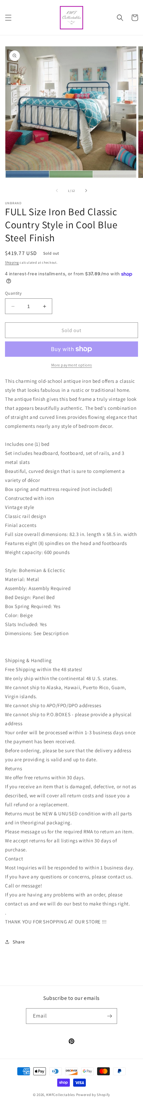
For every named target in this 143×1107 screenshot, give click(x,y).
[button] (8, 17)
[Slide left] (57, 190)
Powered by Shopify (93, 1094)
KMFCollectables (60, 1094)
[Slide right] (86, 190)
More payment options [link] (71, 364)
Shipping (12, 262)
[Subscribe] (109, 1016)
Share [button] (19, 942)
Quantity (13, 293)
